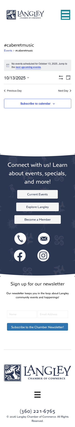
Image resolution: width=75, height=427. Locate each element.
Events (8, 50)
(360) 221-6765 (37, 411)
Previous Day (14, 90)
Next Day (63, 90)
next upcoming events (28, 67)
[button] (37, 327)
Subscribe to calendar (35, 103)
